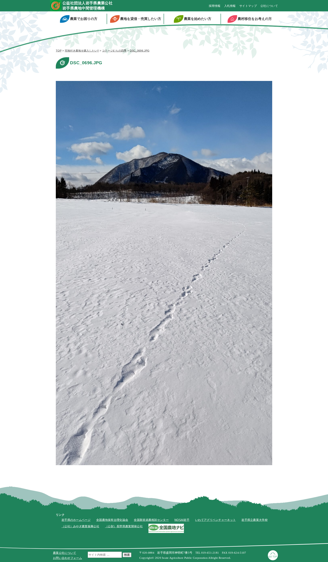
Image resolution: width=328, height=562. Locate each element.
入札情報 (230, 5)
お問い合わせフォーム (67, 558)
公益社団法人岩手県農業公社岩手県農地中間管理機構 (87, 5)
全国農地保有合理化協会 (112, 519)
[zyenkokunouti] (166, 532)
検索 (127, 554)
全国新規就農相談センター (151, 519)
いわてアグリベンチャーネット (215, 519)
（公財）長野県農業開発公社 (124, 526)
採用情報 (214, 5)
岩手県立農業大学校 (254, 519)
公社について (269, 5)
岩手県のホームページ (76, 519)
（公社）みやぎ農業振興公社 (80, 526)
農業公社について (64, 552)
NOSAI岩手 (181, 519)
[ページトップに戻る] (273, 559)
